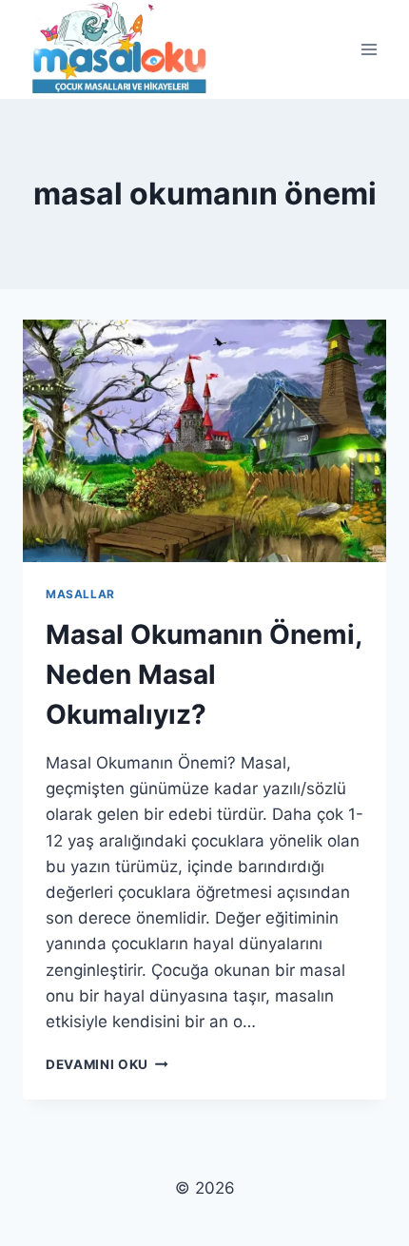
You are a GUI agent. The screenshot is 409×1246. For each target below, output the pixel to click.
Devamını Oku (107, 1064)
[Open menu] (368, 50)
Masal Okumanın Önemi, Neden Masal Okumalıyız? (203, 674)
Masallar (80, 594)
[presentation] (204, 441)
